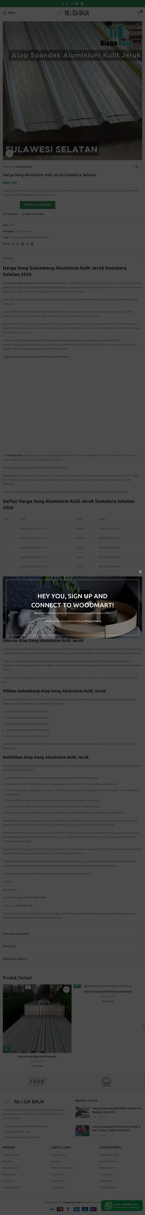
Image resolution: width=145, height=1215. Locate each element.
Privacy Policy (93, 621)
